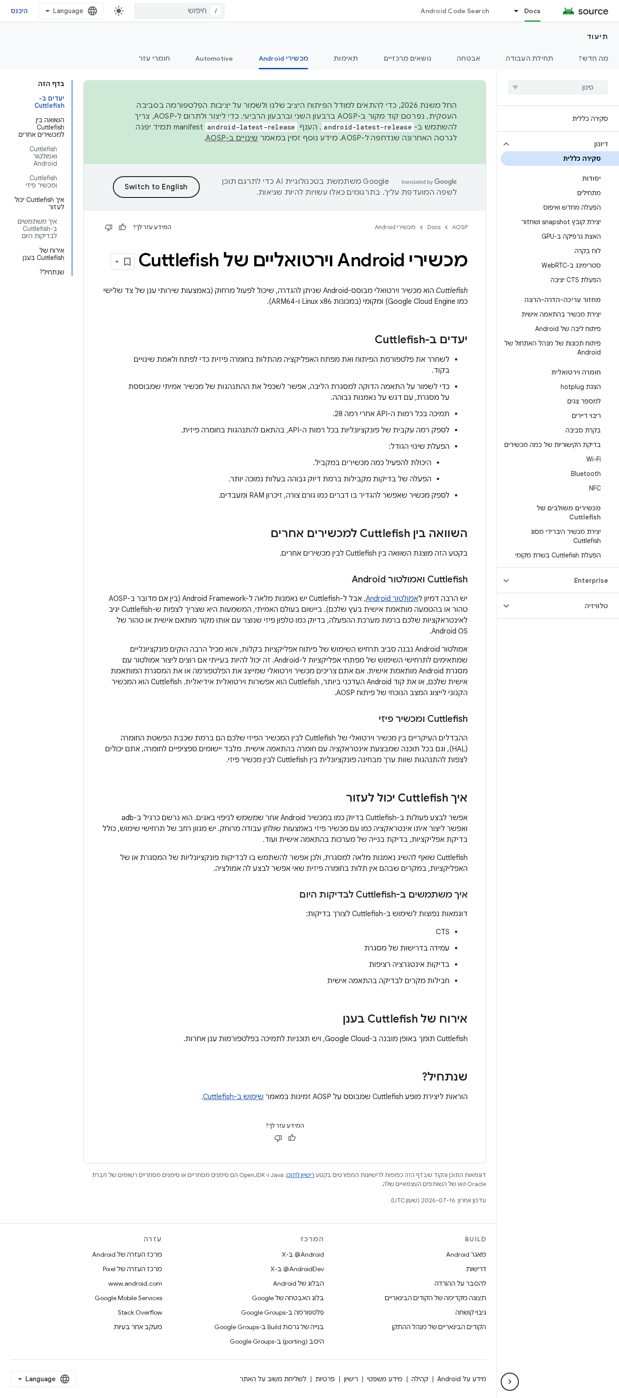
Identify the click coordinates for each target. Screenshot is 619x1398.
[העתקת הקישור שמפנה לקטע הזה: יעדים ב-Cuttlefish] (366, 340)
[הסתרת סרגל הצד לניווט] (510, 1382)
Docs (532, 11)
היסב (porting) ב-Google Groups (277, 1341)
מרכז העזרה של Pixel (132, 1269)
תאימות (346, 58)
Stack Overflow (140, 1312)
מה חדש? (593, 58)
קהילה (419, 1379)
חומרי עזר (154, 58)
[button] (565, 144)
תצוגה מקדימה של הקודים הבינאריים (435, 1298)
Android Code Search (455, 11)
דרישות (476, 1269)
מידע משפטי (384, 1379)
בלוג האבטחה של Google (288, 1298)
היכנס (19, 11)
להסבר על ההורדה (460, 1283)
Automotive (214, 58)
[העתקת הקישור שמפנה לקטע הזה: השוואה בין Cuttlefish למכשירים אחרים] (261, 534)
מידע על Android (461, 1379)
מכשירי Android (284, 58)
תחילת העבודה (529, 58)
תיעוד (598, 37)
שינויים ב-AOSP (232, 138)
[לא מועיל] (109, 227)
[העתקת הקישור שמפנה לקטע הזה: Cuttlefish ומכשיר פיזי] (370, 719)
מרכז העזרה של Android (127, 1254)
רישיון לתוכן (300, 1175)
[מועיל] (122, 227)
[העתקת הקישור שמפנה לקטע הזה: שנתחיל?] (413, 1077)
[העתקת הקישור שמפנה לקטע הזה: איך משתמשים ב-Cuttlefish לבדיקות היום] (290, 895)
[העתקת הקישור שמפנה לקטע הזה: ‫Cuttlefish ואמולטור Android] (343, 580)
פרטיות (325, 1379)
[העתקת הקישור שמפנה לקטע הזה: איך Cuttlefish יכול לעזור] (337, 798)
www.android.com (135, 1283)
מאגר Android (466, 1254)
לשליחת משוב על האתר (273, 1379)
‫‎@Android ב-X (303, 1254)
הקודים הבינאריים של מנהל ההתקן (439, 1327)
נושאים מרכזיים (408, 58)
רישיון (351, 1379)
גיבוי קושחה (470, 1312)
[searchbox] (558, 87)
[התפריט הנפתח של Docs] (512, 11)
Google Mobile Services (128, 1298)
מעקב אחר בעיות (138, 1327)
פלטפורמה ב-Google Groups (282, 1312)
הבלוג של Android (298, 1283)
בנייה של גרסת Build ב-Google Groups (269, 1327)
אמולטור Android (392, 598)
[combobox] (179, 11)
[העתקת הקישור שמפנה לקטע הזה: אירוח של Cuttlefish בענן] (333, 1019)
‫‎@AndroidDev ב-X (297, 1269)
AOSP (460, 227)
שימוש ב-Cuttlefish (233, 1096)
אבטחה (468, 58)
